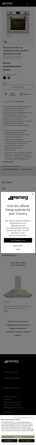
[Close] (32, 194)
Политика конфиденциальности (24, 418)
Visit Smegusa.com (18, 240)
